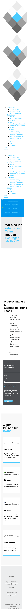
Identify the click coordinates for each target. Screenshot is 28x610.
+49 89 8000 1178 (11, 584)
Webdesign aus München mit (11, 604)
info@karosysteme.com (11, 583)
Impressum (13, 606)
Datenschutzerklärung (10, 387)
